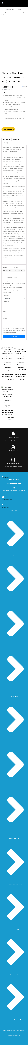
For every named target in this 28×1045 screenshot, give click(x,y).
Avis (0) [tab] (5, 143)
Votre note (6, 295)
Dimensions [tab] (16, 139)
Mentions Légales (15, 1030)
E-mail (5, 318)
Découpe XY (15, 10)
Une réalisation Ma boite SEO (13, 1035)
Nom (4, 311)
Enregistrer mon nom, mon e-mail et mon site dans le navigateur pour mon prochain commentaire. (14, 330)
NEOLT (5, 92)
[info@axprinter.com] (3, 497)
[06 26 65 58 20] (3, 504)
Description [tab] (6, 139)
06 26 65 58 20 (5, 507)
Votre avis (6, 301)
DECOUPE (8, 10)
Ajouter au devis (8, 129)
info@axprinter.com (7, 499)
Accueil (3, 10)
